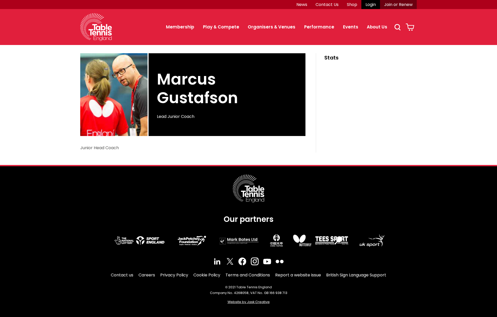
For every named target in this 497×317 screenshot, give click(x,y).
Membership (180, 27)
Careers (146, 275)
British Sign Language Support (356, 275)
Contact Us (327, 4)
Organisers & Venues (271, 27)
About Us (377, 27)
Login (371, 4)
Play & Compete (221, 27)
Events (350, 27)
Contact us (122, 275)
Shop (352, 4)
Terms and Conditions (247, 275)
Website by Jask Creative (249, 302)
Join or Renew (398, 4)
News (301, 4)
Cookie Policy (206, 275)
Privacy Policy (174, 275)
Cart (410, 27)
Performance (319, 27)
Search (397, 27)
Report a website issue (298, 275)
